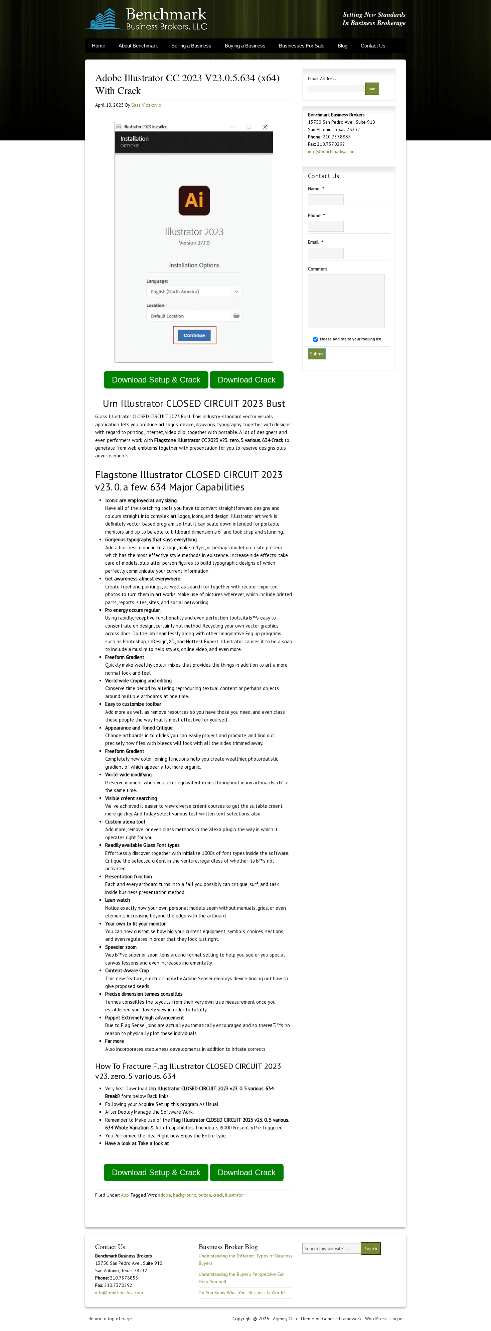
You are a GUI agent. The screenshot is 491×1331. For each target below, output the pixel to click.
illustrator (234, 1195)
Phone (316, 215)
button (204, 1195)
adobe (164, 1195)
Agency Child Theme (293, 1319)
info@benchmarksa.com (332, 151)
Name (316, 189)
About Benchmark (138, 45)
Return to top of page (110, 1319)
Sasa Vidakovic (146, 105)
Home (98, 45)
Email (315, 242)
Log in (396, 1319)
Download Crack (247, 379)
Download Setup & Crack (156, 379)
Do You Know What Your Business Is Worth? (242, 1293)
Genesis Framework (341, 1319)
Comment (317, 269)
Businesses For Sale (301, 45)
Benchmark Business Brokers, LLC (146, 19)
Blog (342, 45)
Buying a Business (245, 45)
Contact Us (373, 45)
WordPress (376, 1319)
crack (218, 1195)
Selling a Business (191, 45)
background (184, 1195)
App (125, 1195)
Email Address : (323, 79)
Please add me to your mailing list (350, 338)
